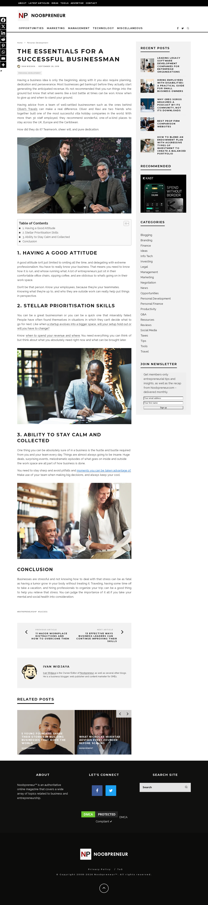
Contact (91, 3)
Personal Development (29, 73)
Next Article (105, 630)
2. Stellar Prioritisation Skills (40, 232)
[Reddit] (3, 39)
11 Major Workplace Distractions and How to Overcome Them (50, 636)
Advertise (77, 3)
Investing (147, 261)
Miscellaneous (130, 28)
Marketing (56, 28)
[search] (186, 787)
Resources (147, 319)
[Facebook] (3, 20)
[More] (3, 65)
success (43, 612)
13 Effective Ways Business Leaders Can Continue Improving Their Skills (96, 637)
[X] (3, 26)
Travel (145, 351)
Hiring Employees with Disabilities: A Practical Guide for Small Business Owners (170, 85)
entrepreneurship (27, 612)
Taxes (144, 335)
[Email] (3, 58)
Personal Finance (152, 303)
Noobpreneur (87, 673)
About (22, 3)
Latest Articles (39, 3)
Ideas (54, 3)
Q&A (143, 314)
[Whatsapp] (3, 52)
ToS (120, 869)
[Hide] (1, 71)
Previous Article (46, 630)
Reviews (146, 325)
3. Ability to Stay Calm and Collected (46, 237)
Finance (146, 245)
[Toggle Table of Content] (124, 223)
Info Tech (147, 256)
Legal (144, 266)
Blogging (146, 235)
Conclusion (30, 241)
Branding (146, 240)
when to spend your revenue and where (53, 335)
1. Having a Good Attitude (39, 228)
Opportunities (31, 28)
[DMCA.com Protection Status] (100, 817)
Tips (143, 340)
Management (79, 28)
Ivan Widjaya (28, 66)
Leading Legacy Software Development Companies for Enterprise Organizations (168, 65)
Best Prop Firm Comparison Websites (168, 124)
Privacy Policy (99, 869)
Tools (64, 3)
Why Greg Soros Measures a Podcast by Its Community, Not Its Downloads (169, 105)
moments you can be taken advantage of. (104, 470)
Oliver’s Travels (27, 109)
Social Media (149, 330)
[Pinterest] (3, 45)
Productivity (148, 309)
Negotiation (148, 282)
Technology (103, 28)
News (144, 287)
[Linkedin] (3, 33)
